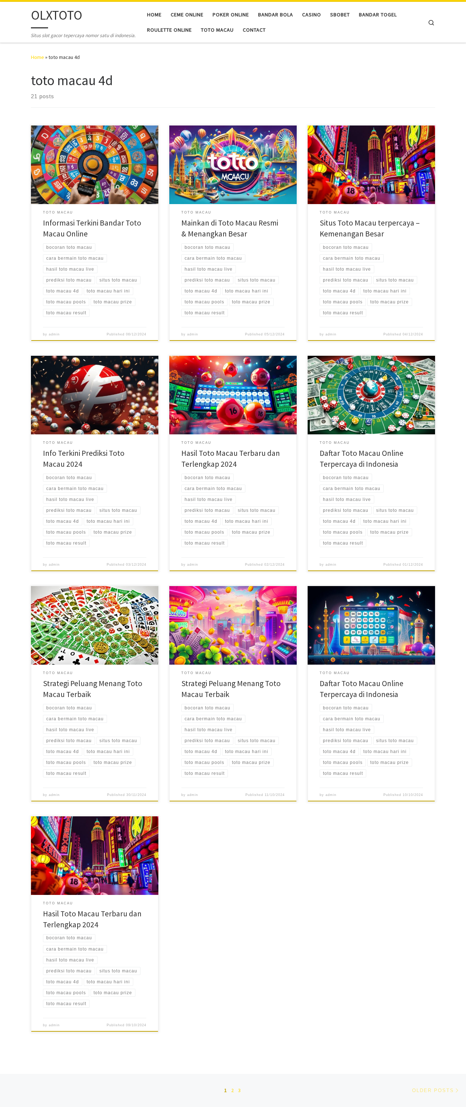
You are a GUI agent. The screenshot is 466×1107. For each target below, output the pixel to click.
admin (54, 334)
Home (37, 57)
